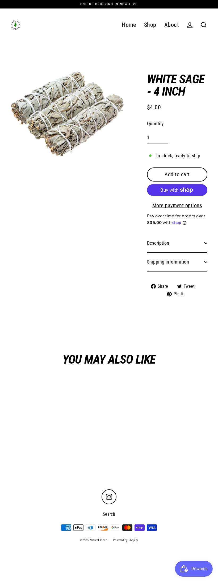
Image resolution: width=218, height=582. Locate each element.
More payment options (177, 205)
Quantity (155, 123)
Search (109, 514)
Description (158, 243)
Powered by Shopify (125, 540)
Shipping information (168, 262)
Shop (150, 24)
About (171, 24)
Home (129, 24)
